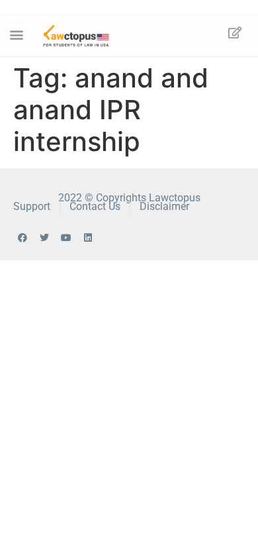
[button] (17, 35)
